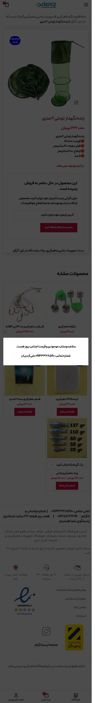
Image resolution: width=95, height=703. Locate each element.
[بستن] (5, 332)
